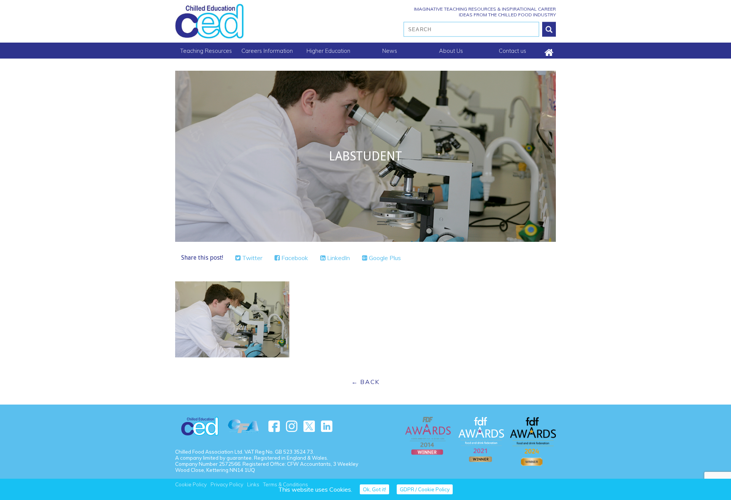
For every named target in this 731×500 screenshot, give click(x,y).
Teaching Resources (206, 50)
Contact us (512, 50)
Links (253, 484)
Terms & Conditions (285, 484)
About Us (451, 50)
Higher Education (328, 50)
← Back (365, 382)
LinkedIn (338, 258)
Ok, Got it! (374, 489)
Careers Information (267, 50)
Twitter (251, 258)
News (389, 50)
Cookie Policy (191, 484)
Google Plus (384, 258)
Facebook (294, 258)
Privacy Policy (227, 484)
